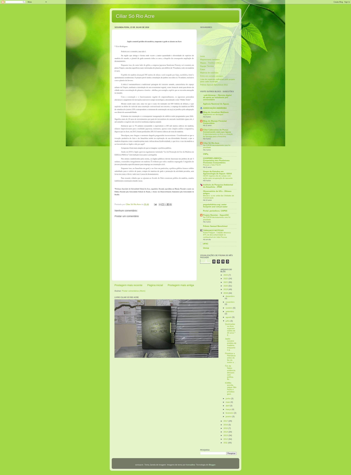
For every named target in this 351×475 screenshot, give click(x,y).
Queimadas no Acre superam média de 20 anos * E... (230, 329)
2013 (225, 435)
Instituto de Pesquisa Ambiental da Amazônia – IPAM (218, 186)
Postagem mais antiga (181, 285)
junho (228, 399)
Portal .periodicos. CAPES (215, 211)
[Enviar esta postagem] (155, 204)
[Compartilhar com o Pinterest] (170, 204)
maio (228, 402)
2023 (225, 275)
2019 (225, 289)
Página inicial (155, 285)
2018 (225, 293)
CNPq (205, 154)
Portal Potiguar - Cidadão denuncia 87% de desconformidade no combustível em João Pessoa (217, 235)
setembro (230, 311)
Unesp (206, 248)
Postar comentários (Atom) (133, 291)
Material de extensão (209, 73)
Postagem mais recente (128, 285)
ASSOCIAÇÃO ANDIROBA (215, 108)
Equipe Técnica (207, 66)
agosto (229, 317)
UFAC (205, 244)
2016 (225, 425)
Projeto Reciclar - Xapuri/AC (216, 215)
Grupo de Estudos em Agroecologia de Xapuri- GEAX (217, 172)
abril (228, 406)
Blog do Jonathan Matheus (216, 112)
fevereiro (230, 413)
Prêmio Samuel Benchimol (215, 226)
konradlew (190, 465)
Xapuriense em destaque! (213, 114)
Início (202, 56)
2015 (225, 428)
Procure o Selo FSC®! (212, 165)
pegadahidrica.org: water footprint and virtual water (215, 205)
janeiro (229, 416)
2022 (225, 279)
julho (228, 321)
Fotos (202, 69)
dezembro (230, 296)
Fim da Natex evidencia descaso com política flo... (230, 372)
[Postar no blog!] (162, 204)
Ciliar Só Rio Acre (135, 16)
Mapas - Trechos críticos (211, 63)
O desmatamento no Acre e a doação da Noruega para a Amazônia (218, 135)
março (229, 409)
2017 (225, 421)
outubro (229, 308)
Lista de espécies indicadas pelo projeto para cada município (217, 80)
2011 (225, 443)
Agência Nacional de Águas (216, 104)
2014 (225, 432)
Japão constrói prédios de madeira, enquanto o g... (230, 344)
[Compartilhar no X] (165, 204)
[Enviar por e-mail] (160, 204)
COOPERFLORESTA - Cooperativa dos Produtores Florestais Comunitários (216, 160)
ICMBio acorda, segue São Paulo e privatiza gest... (230, 388)
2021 (225, 282)
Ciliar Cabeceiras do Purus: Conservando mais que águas (217, 131)
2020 (225, 286)
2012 (225, 439)
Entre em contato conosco (211, 76)
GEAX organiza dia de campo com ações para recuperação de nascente (217, 177)
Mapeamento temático (210, 60)
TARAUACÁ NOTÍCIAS (213, 230)
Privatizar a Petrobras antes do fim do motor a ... (230, 357)
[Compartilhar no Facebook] (168, 204)
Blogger (212, 465)
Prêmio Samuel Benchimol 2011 (214, 85)
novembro (230, 302)
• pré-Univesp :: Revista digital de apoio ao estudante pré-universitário (217, 97)
